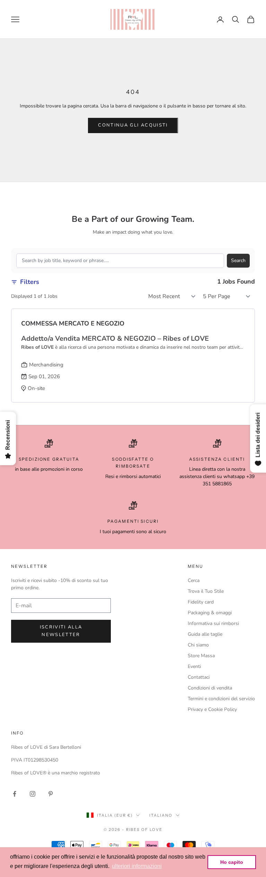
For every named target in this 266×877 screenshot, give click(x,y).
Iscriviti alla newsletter (61, 630)
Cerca (194, 580)
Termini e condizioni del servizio (221, 698)
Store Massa (201, 655)
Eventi (194, 666)
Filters (29, 282)
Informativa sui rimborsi (213, 623)
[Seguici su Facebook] (14, 793)
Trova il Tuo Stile (206, 591)
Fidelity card (201, 602)
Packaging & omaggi (210, 612)
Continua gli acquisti (133, 125)
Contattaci (199, 677)
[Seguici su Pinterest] (50, 793)
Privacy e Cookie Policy (212, 709)
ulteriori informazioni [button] (137, 866)
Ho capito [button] (231, 862)
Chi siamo (198, 645)
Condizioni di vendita (210, 688)
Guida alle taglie (205, 634)
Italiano (160, 815)
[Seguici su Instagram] (32, 793)
